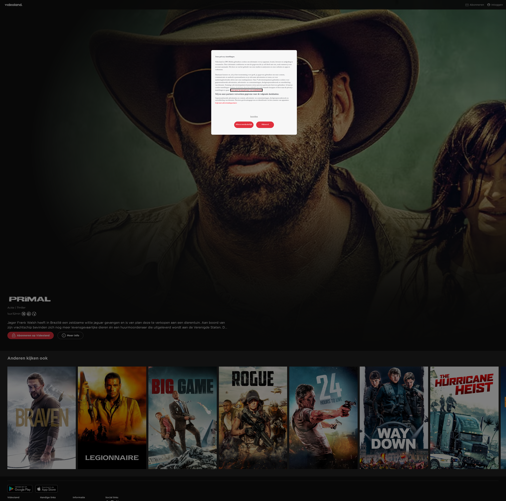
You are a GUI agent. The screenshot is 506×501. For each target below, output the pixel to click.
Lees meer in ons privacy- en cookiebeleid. (246, 90)
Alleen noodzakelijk (244, 124)
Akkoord (265, 124)
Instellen (254, 117)
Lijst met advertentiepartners (226, 103)
